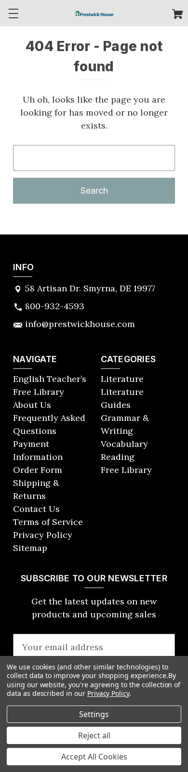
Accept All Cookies (94, 756)
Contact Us (36, 508)
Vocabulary (124, 443)
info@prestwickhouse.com (80, 323)
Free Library (126, 469)
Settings (94, 714)
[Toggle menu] (13, 13)
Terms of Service (48, 521)
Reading (117, 456)
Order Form (37, 469)
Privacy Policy (42, 534)
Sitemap (30, 547)
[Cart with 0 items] (177, 15)
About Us (32, 404)
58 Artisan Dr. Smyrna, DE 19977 (90, 288)
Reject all (94, 735)
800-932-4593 (54, 306)
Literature (122, 378)
